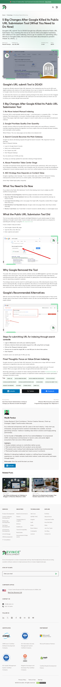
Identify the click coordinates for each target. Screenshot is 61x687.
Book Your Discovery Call (15, 592)
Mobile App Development (6, 521)
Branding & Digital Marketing (11, 489)
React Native (33, 528)
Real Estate (19, 532)
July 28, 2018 (15, 44)
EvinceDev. (22, 682)
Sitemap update (27, 385)
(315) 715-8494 (9, 606)
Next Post (56, 399)
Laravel (32, 534)
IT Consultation (6, 539)
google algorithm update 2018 (26, 382)
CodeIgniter (33, 531)
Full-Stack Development (6, 526)
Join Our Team (48, 528)
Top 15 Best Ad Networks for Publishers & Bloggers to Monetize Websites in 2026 (15, 496)
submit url (36, 385)
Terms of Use (32, 679)
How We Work (48, 522)
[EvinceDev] (16, 7)
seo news (18, 385)
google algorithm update (9, 382)
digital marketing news (20, 378)
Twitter (31, 391)
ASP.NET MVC (34, 516)
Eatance (39, 436)
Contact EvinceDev (50, 371)
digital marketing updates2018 (36, 378)
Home (3, 15)
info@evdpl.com (9, 604)
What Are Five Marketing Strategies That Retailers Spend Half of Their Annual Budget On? (44, 497)
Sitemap (40, 679)
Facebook (51, 391)
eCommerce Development (6, 530)
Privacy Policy (22, 679)
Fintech (18, 516)
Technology (9, 15)
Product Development (8, 513)
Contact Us (48, 534)
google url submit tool (51, 382)
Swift (31, 522)
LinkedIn (12, 391)
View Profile (48, 1)
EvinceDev (19, 436)
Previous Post (5, 399)
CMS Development (7, 537)
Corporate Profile (49, 519)
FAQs (46, 525)
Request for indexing (8, 385)
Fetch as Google (50, 378)
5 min (43, 44)
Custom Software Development (7, 517)
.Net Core (33, 513)
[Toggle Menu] (57, 7)
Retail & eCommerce (22, 513)
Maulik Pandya (6, 44)
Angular (32, 519)
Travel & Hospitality (21, 529)
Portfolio (47, 513)
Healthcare (19, 526)
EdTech (18, 524)
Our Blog (47, 531)
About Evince (48, 516)
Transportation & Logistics (20, 520)
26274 (52, 44)
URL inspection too (27, 221)
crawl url (9, 378)
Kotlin (31, 525)
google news (39, 382)
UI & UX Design (6, 534)
